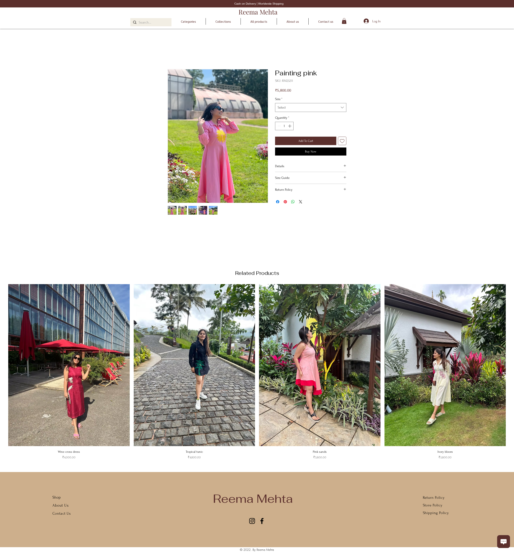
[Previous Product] (2, 365)
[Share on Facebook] (277, 201)
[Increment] (290, 126)
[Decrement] (279, 126)
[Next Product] (511, 365)
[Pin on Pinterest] (285, 201)
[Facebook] (262, 521)
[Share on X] (300, 201)
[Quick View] (69, 365)
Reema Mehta (258, 11)
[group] (257, 372)
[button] (344, 21)
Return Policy (434, 498)
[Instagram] (252, 521)
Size (278, 99)
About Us (61, 505)
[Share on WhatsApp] (293, 201)
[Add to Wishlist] (342, 141)
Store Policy (433, 505)
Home (171, 54)
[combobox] (310, 107)
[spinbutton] (284, 126)
